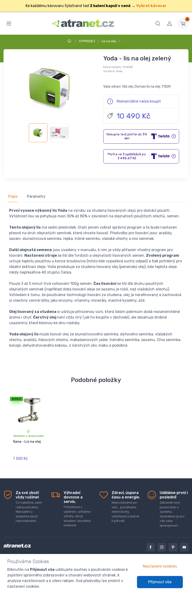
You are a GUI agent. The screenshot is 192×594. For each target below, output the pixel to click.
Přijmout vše (160, 581)
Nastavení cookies (160, 566)
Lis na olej (109, 41)
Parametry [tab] (36, 196)
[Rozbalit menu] (9, 23)
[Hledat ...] (157, 23)
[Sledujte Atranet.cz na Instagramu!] (162, 547)
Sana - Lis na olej (27, 442)
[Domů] (70, 41)
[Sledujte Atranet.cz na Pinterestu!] (173, 547)
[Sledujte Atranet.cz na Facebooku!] (150, 547)
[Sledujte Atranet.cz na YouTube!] (184, 547)
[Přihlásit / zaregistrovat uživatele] (169, 23)
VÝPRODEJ (87, 41)
